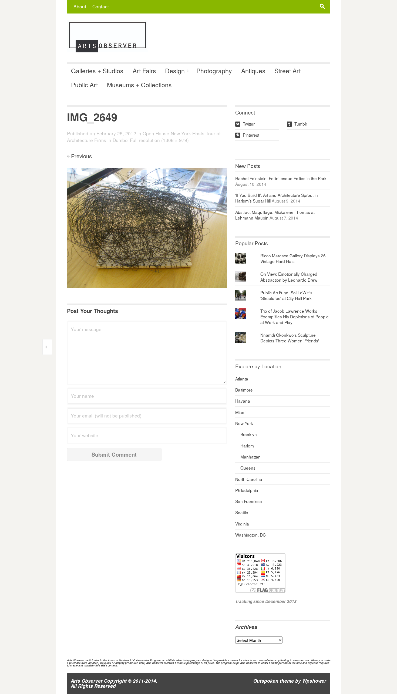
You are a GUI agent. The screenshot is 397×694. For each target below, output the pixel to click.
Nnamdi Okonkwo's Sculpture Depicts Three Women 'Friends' (289, 337)
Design (175, 70)
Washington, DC (250, 535)
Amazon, (93, 663)
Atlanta (241, 379)
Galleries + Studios (97, 70)
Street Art (287, 70)
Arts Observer (87, 681)
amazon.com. (301, 660)
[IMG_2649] (147, 227)
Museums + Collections (139, 84)
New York (244, 423)
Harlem (247, 446)
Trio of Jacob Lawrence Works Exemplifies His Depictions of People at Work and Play (294, 316)
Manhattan (250, 457)
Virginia (242, 524)
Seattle (241, 512)
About (79, 6)
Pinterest (247, 135)
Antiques (253, 70)
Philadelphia (246, 490)
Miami (240, 412)
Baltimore (244, 390)
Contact (100, 6)
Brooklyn (248, 434)
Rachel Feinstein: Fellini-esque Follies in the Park (281, 178)
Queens (247, 468)
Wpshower (314, 681)
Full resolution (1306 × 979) (159, 140)
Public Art (84, 84)
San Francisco (248, 501)
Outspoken (265, 681)
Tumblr (297, 124)
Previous (81, 156)
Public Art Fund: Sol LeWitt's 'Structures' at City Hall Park (286, 295)
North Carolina (248, 479)
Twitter (245, 124)
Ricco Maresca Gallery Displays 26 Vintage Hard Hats (293, 258)
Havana (242, 401)
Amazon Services (118, 660)
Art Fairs (144, 70)
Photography (214, 70)
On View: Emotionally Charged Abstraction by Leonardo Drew (288, 276)
